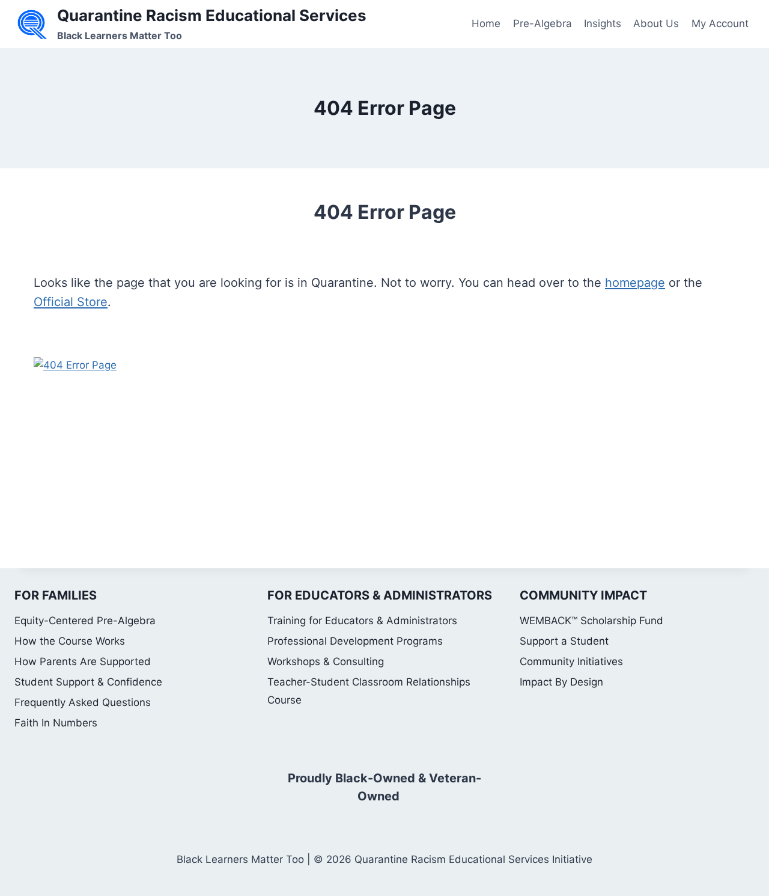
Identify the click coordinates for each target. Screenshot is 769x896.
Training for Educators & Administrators (362, 621)
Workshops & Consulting (325, 661)
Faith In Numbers (55, 723)
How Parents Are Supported (82, 661)
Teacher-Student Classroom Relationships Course (368, 691)
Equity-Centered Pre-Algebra (85, 621)
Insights (602, 23)
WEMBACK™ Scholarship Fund (591, 621)
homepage (635, 282)
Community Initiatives (571, 661)
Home (486, 23)
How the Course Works (69, 641)
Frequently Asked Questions (82, 702)
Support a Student (564, 641)
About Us (656, 23)
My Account (720, 23)
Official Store (71, 302)
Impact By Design (561, 682)
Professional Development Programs (355, 641)
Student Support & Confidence (88, 682)
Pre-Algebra (542, 23)
